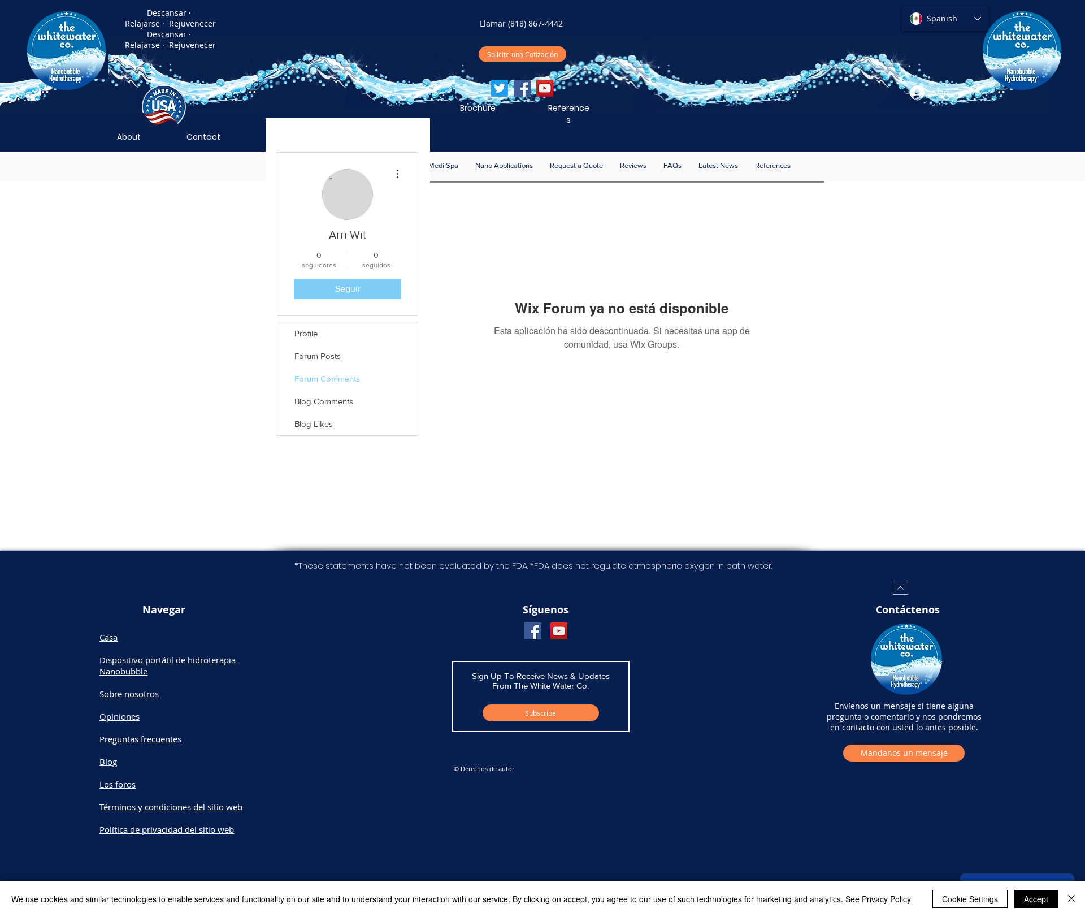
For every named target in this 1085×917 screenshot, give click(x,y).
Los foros (117, 784)
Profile (306, 333)
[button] (504, 165)
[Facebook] (522, 88)
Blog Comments (323, 401)
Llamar (493, 23)
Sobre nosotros (129, 693)
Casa (108, 637)
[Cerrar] (1071, 899)
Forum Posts (317, 356)
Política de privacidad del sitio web (166, 829)
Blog (108, 761)
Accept (1036, 899)
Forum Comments (327, 378)
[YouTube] (544, 88)
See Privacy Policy (878, 899)
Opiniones (119, 716)
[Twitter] (499, 88)
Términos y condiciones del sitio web (170, 806)
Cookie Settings (970, 899)
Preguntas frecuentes (140, 739)
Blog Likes (313, 424)
